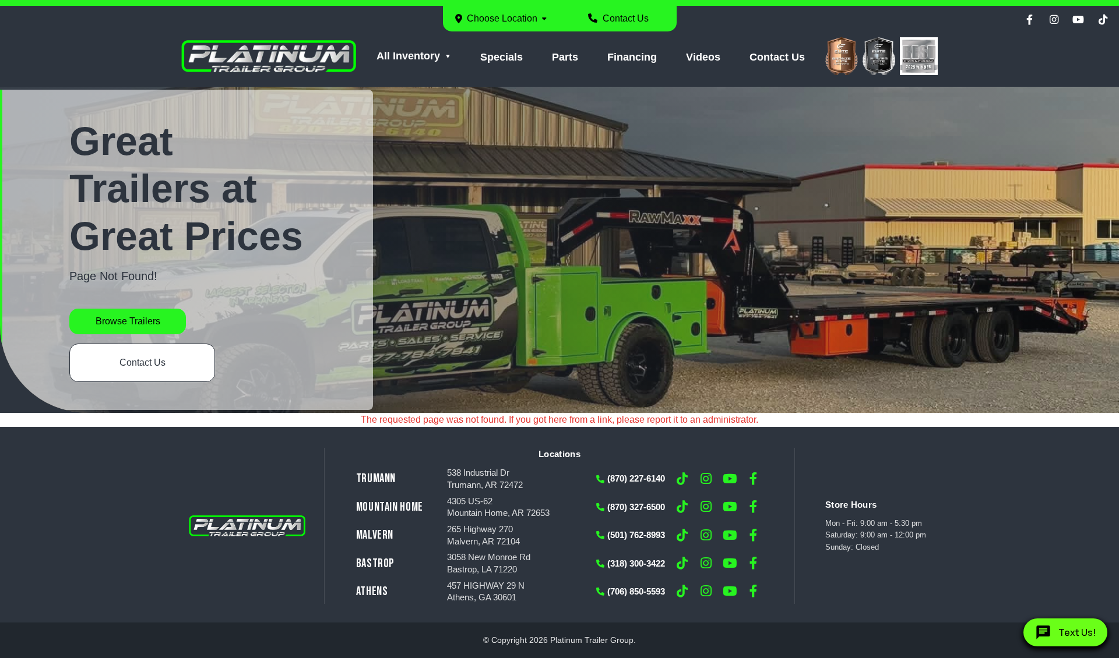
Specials (501, 57)
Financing (632, 57)
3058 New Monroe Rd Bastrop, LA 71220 (488, 563)
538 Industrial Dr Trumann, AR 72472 (485, 479)
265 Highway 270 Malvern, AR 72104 (483, 535)
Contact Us (624, 18)
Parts (565, 57)
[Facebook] (1029, 19)
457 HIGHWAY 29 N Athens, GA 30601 (486, 592)
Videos (703, 57)
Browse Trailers (128, 321)
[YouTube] (1078, 19)
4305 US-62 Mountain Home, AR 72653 (498, 507)
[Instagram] (1053, 19)
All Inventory (408, 56)
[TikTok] (1102, 19)
